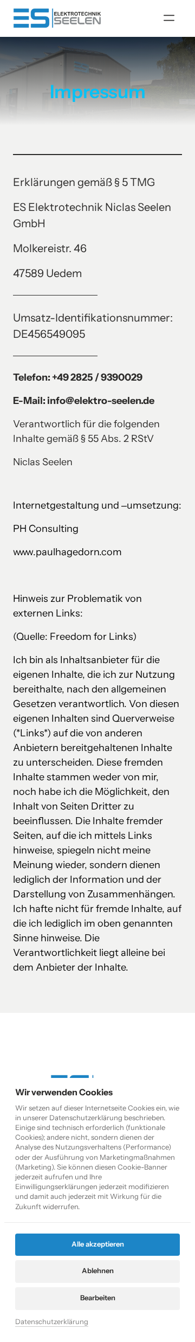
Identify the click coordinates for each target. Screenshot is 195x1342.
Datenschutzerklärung (51, 1322)
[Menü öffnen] (173, 18)
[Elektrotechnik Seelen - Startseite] (57, 18)
